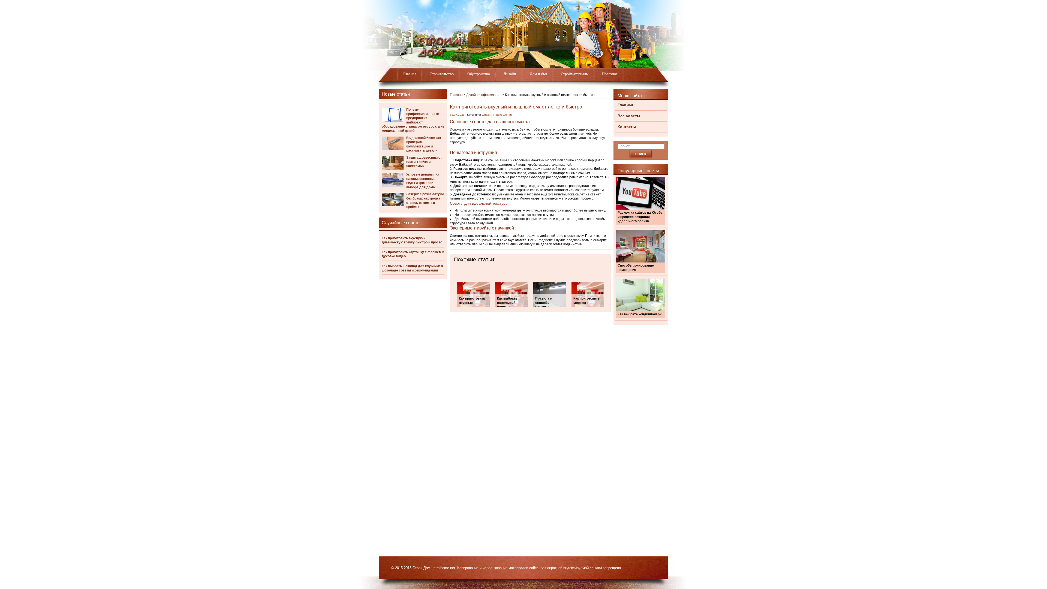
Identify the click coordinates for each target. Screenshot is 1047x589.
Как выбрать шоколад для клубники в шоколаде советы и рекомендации (412, 268)
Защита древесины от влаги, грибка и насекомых (424, 162)
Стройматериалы (574, 74)
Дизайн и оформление (483, 95)
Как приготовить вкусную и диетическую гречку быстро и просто (412, 240)
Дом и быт (538, 74)
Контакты (627, 127)
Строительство (442, 74)
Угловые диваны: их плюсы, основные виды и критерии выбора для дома (422, 181)
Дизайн (510, 74)
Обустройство (478, 74)
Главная (409, 74)
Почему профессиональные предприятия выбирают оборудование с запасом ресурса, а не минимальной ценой (413, 120)
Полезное (610, 74)
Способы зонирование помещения (636, 268)
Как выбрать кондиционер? (639, 314)
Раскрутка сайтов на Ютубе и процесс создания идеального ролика (640, 217)
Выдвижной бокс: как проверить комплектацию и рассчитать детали (423, 144)
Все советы (629, 116)
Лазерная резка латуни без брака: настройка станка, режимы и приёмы (425, 200)
